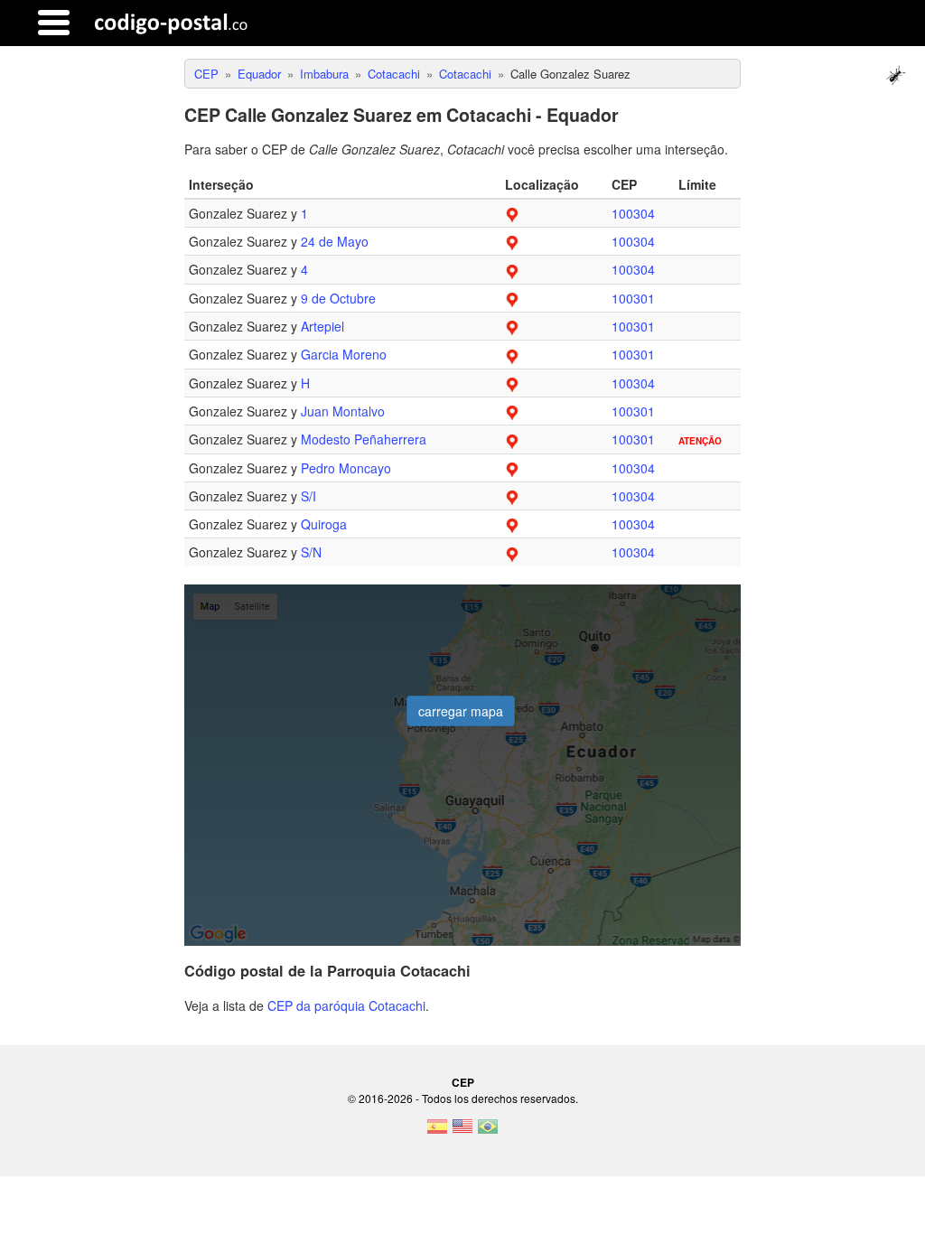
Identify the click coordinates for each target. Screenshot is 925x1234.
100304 (633, 213)
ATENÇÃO (700, 441)
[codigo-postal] (171, 22)
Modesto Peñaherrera (363, 439)
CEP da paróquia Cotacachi (346, 1005)
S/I (308, 496)
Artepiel (322, 326)
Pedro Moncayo (346, 468)
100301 (633, 298)
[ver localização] (512, 213)
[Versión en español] (437, 1132)
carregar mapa (460, 711)
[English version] (462, 1132)
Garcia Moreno (344, 354)
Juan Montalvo (343, 411)
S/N (311, 552)
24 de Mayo (335, 241)
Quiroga (324, 524)
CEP (463, 1082)
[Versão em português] (487, 1132)
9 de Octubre (338, 298)
